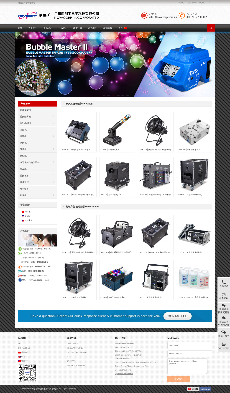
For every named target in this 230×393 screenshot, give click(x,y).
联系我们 (92, 28)
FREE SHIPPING (73, 343)
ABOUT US (23, 343)
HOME (202, 3)
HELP (68, 357)
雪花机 (23, 169)
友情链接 (107, 28)
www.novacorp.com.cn (39, 280)
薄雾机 (23, 136)
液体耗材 (24, 182)
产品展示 (62, 28)
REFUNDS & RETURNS (76, 365)
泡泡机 (23, 142)
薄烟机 (23, 129)
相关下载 (77, 28)
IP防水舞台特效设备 (30, 162)
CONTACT (192, 3)
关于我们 (32, 28)
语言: (121, 28)
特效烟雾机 (25, 116)
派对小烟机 (25, 123)
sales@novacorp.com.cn (39, 275)
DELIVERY (70, 361)
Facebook (210, 2)
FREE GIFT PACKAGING (76, 352)
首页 (20, 28)
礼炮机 (23, 195)
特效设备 (24, 175)
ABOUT (182, 3)
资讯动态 (47, 28)
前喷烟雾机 (25, 110)
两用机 (23, 149)
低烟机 (23, 155)
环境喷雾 (24, 188)
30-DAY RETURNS (74, 348)
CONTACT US (24, 348)
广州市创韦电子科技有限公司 (46, 389)
